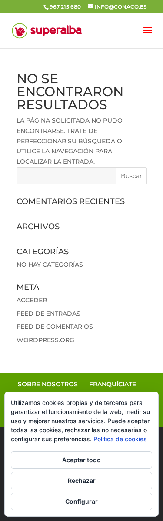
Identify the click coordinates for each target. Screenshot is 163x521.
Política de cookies (120, 439)
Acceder (32, 300)
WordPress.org (45, 340)
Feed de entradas (48, 313)
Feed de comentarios (55, 326)
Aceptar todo (81, 459)
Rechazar (82, 480)
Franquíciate (112, 384)
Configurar (81, 501)
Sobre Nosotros (48, 384)
